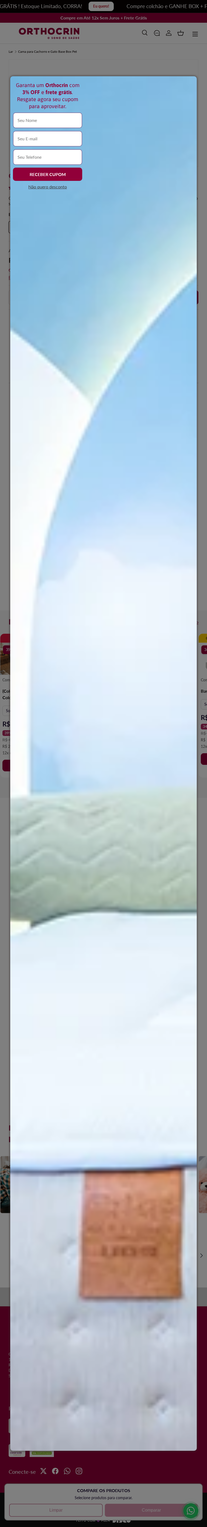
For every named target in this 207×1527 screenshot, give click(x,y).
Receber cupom (48, 174)
